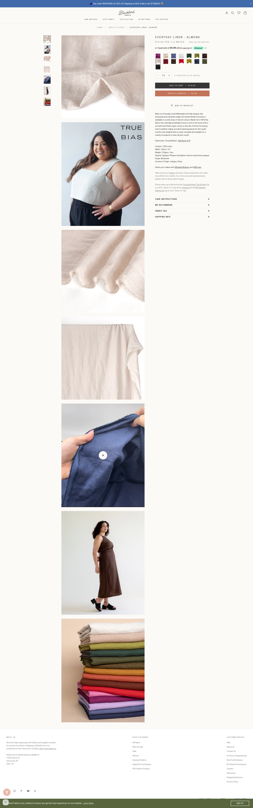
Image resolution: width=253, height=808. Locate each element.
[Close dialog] (174, 372)
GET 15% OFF (152, 426)
